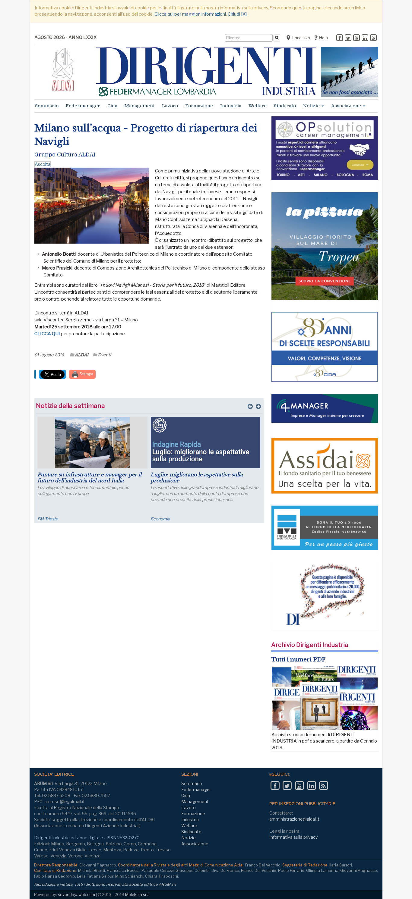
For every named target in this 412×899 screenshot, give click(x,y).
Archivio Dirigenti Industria (309, 644)
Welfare (258, 106)
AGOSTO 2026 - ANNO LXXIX (65, 37)
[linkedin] (365, 38)
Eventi (104, 354)
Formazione (199, 106)
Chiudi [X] (237, 14)
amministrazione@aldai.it (294, 819)
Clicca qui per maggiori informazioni (190, 14)
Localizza (300, 37)
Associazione (346, 106)
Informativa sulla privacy (293, 837)
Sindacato (285, 106)
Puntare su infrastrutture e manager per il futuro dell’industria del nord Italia (89, 478)
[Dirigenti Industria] (206, 71)
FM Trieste (47, 518)
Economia (160, 518)
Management (140, 106)
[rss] (373, 38)
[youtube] (356, 38)
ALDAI (81, 354)
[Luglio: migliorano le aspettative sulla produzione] (206, 442)
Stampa (86, 374)
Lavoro (170, 106)
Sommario (47, 106)
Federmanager (83, 106)
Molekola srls (137, 894)
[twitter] (348, 38)
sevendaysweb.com (76, 894)
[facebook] (339, 38)
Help (323, 37)
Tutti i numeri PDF (298, 659)
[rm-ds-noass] (349, 72)
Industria (230, 106)
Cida (112, 106)
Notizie (312, 106)
